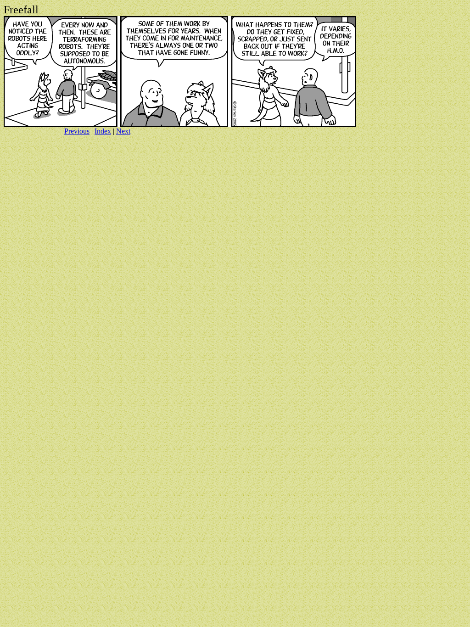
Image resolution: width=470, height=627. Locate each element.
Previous (77, 131)
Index (103, 131)
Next (123, 131)
